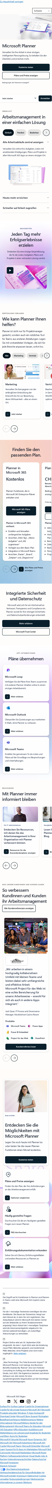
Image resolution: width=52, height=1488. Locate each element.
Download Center (8, 1416)
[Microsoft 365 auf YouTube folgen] (22, 1401)
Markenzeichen (37, 1479)
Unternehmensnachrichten (20, 1459)
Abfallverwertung (28, 1419)
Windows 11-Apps (26, 1412)
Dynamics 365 (40, 1439)
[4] (4, 1358)
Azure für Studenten (19, 1436)
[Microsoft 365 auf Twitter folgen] (15, 1401)
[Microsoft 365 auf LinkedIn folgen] (9, 1401)
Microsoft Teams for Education (28, 1426)
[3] (4, 1338)
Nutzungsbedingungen (19, 1479)
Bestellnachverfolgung (10, 1419)
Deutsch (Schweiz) (8, 1465)
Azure (30, 1439)
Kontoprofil (39, 1412)
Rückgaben (43, 1416)
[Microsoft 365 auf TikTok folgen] (35, 1401)
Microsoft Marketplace (21, 1452)
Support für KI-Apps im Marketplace (22, 1449)
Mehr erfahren (20, 1353)
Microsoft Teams (14, 1445)
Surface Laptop (17, 1406)
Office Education (20, 1429)
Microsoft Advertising (22, 1442)
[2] (4, 1308)
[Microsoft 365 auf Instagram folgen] (28, 1401)
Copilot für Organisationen (37, 1406)
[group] (22, 391)
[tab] (8, 132)
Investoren (13, 1462)
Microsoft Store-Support (27, 1416)
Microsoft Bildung (21, 1422)
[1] (4, 1293)
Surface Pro (5, 1406)
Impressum (22, 1475)
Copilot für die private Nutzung (14, 1409)
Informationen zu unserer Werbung (16, 1482)
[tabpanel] (26, 176)
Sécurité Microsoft (19, 1439)
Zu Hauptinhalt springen (11, 1)
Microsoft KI (5, 1439)
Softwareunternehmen (18, 1455)
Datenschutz (32, 1475)
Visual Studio (35, 1455)
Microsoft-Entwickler (31, 1445)
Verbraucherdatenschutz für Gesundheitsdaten (20, 1472)
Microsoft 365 (34, 1409)
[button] (19, 98)
